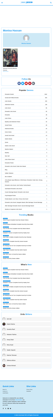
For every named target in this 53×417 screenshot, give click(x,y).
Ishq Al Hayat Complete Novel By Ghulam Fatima (15, 220)
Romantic (5, 218)
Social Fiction (6, 244)
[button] (2, 3)
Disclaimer (28, 391)
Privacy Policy (29, 389)
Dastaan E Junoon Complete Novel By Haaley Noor (16, 232)
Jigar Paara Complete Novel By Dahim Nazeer (15, 250)
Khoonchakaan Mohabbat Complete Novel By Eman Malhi (18, 224)
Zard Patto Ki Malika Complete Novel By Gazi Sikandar (17, 237)
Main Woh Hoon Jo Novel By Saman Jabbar (14, 254)
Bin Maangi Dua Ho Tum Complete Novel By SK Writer (17, 245)
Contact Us (5, 391)
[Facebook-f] (3, 408)
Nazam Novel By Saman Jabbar (11, 258)
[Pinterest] (8, 408)
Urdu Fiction (6, 235)
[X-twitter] (5, 408)
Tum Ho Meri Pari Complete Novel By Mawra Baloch (16, 228)
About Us (5, 389)
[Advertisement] (26, 16)
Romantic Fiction (7, 231)
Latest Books (5, 392)
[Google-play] (33, 83)
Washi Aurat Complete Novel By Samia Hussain (15, 241)
